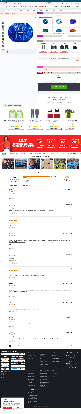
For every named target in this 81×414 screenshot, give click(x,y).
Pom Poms (14, 13)
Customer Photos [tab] (38, 153)
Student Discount (43, 376)
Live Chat (70, 361)
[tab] (5, 153)
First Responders (43, 380)
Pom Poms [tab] (59, 15)
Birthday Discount (43, 374)
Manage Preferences (18, 407)
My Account (38, 0)
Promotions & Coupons (44, 370)
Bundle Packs (30, 357)
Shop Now (59, 0)
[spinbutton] (43, 38)
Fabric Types (54, 357)
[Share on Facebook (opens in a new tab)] (13, 198)
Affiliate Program (43, 386)
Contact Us (78, 0)
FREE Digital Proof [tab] (54, 153)
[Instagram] (72, 367)
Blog (53, 376)
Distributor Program (44, 361)
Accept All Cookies (7, 407)
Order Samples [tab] (63, 153)
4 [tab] (37, 133)
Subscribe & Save (43, 373)
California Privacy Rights (32, 395)
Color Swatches (55, 354)
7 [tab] (40, 133)
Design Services (54, 0)
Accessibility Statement (32, 398)
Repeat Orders (68, 0)
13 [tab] (48, 133)
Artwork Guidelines (55, 361)
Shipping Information (32, 376)
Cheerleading (7, 13)
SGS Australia (4, 377)
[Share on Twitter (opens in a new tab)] (15, 198)
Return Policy (30, 377)
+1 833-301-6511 (22, 51)
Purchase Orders (43, 358)
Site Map (53, 377)
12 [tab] (46, 133)
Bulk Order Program (44, 357)
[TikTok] (78, 367)
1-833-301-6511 (73, 355)
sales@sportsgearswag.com (73, 357)
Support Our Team (31, 383)
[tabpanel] (59, 24)
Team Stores (42, 355)
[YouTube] (75, 367)
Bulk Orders (63, 0)
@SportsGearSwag (73, 363)
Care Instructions (55, 358)
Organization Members (44, 382)
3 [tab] (35, 133)
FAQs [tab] (31, 153)
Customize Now (16, 128)
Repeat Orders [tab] (46, 153)
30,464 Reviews (14, 181)
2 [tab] (34, 133)
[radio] (40, 176)
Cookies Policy (15, 409)
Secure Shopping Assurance (33, 397)
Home (2, 13)
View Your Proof (31, 373)
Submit (22, 353)
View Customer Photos (35, 169)
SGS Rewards (42, 371)
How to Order (30, 382)
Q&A (7, 153)
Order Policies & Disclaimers (33, 400)
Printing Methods (55, 355)
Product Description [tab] (24, 153)
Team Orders (42, 354)
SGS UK (2, 376)
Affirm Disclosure (31, 385)
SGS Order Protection (32, 379)
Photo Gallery (54, 374)
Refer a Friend (42, 385)
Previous (4, 120)
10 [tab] (44, 133)
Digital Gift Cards (31, 360)
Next (75, 120)
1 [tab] (33, 133)
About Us (54, 370)
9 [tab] (43, 133)
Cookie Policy (30, 394)
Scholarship (42, 383)
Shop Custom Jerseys (32, 355)
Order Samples (43, 0)
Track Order (74, 0)
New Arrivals (48, 0)
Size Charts (54, 352)
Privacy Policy (30, 392)
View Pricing (16, 124)
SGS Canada (3, 374)
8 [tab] (42, 133)
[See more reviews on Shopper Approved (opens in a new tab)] (16, 198)
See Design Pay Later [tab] (14, 153)
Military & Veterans (43, 379)
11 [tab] (45, 133)
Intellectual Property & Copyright (32, 402)
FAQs (29, 380)
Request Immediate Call (45, 364)
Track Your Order (31, 371)
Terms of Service (31, 391)
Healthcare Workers (44, 377)
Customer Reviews (55, 373)
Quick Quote (42, 352)
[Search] (12, 3)
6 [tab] (39, 133)
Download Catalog (55, 360)
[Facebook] (67, 367)
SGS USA (3, 373)
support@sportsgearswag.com (72, 359)
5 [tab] (38, 133)
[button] (48, 38)
